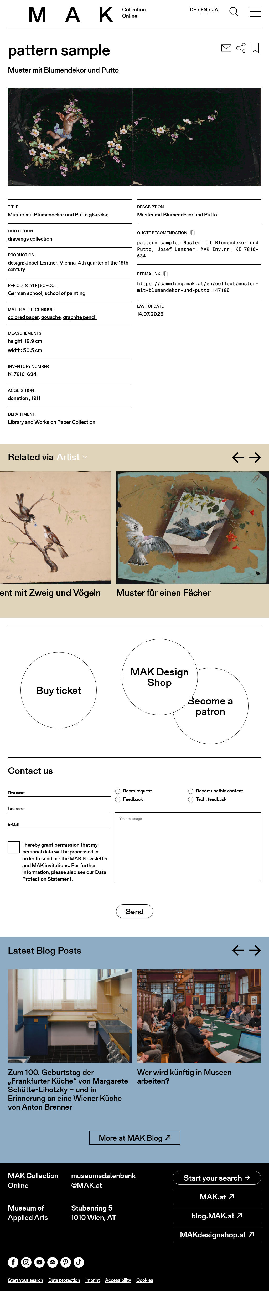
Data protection (64, 1280)
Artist (68, 457)
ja (215, 10)
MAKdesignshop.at (213, 1234)
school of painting (65, 293)
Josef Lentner (41, 263)
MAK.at (213, 1196)
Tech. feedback (211, 799)
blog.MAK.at (212, 1215)
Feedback (133, 799)
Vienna (68, 263)
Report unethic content (219, 791)
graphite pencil (80, 317)
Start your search (213, 1177)
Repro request (137, 791)
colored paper (23, 317)
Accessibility (118, 1280)
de (193, 10)
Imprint (92, 1280)
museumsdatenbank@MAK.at (102, 1180)
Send (135, 911)
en (204, 10)
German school (25, 293)
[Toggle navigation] (255, 12)
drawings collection (30, 239)
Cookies (144, 1280)
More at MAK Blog (131, 1137)
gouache (51, 317)
